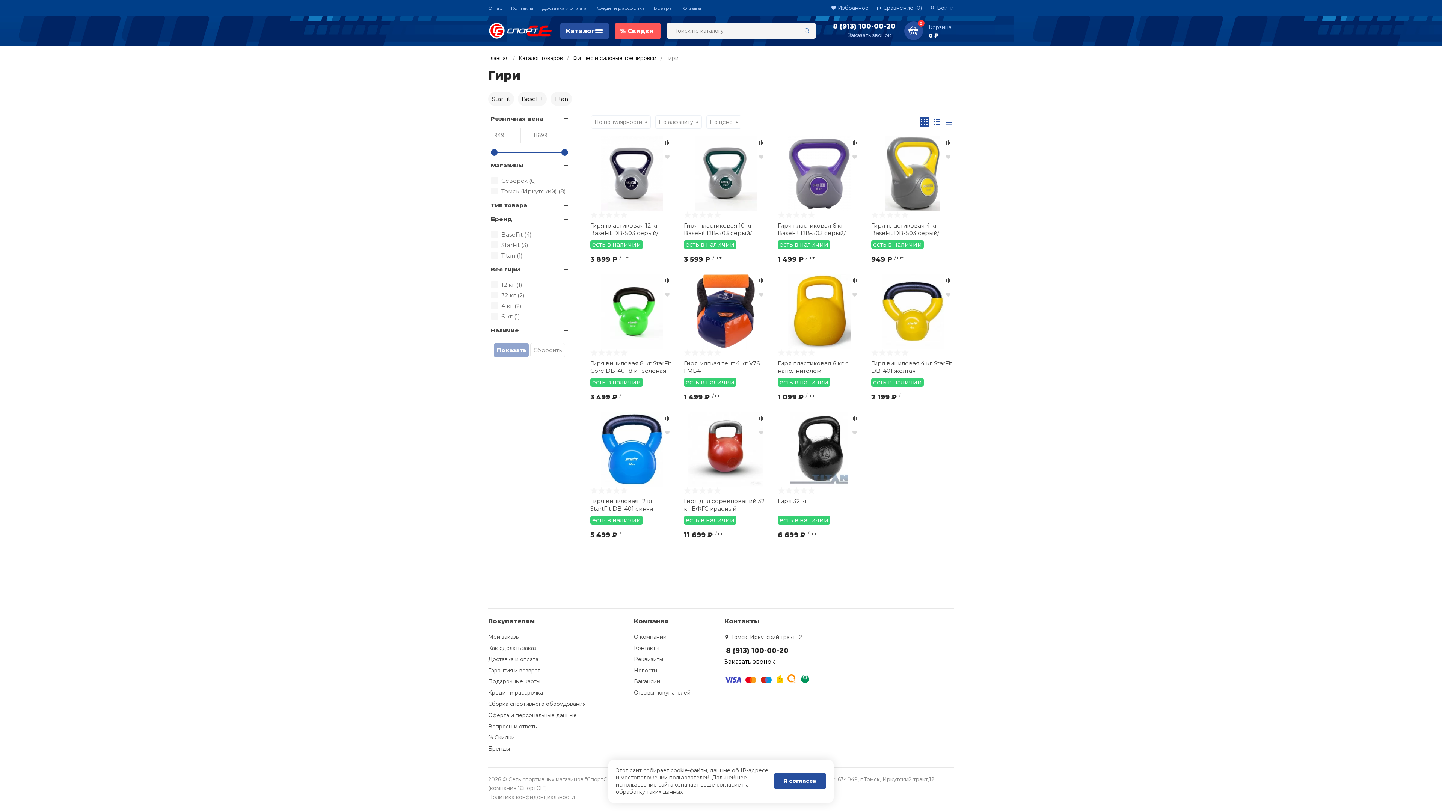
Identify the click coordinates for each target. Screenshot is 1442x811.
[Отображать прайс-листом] (949, 122)
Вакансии (647, 681)
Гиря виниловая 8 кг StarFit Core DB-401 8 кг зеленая (630, 367)
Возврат (664, 8)
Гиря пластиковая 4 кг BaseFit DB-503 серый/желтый (905, 229)
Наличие (505, 330)
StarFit (501, 99)
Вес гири (505, 269)
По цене (721, 122)
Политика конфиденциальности (531, 797)
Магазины (507, 165)
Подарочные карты (514, 681)
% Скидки (501, 737)
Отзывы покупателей (662, 692)
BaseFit (532, 99)
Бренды (499, 748)
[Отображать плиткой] (924, 122)
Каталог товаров (541, 58)
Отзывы (692, 8)
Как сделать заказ (512, 648)
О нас (495, 8)
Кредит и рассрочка (620, 8)
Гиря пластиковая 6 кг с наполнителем (813, 367)
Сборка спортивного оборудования (537, 704)
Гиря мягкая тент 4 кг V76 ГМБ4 (722, 367)
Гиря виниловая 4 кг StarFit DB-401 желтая (911, 367)
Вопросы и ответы (513, 726)
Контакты (522, 8)
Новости (645, 670)
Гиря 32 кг (793, 501)
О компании (650, 636)
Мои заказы (504, 636)
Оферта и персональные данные (532, 715)
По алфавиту (676, 122)
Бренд (501, 219)
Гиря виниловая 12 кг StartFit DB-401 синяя (621, 504)
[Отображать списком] (936, 122)
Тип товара (509, 205)
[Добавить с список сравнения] (667, 143)
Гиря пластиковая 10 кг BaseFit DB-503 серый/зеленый (718, 229)
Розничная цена (517, 118)
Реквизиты (648, 659)
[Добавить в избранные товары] (667, 157)
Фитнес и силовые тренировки (614, 58)
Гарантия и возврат (514, 670)
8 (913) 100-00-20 (864, 26)
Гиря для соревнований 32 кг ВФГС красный (724, 504)
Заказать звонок (869, 35)
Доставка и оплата (564, 8)
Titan (561, 99)
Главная (498, 58)
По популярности (618, 122)
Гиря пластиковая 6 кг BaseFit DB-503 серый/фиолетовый (812, 229)
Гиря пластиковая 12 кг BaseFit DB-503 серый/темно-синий (624, 229)
